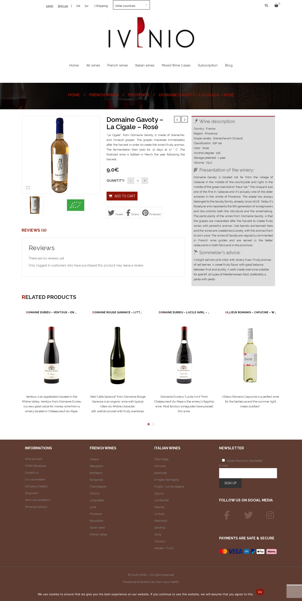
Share (134, 214)
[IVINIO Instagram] (270, 515)
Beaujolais (96, 466)
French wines (104, 95)
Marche (159, 507)
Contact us (32, 472)
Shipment (31, 493)
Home (74, 95)
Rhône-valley (98, 534)
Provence (138, 95)
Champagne (98, 486)
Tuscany (159, 541)
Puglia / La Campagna (169, 486)
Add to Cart (125, 196)
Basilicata (160, 472)
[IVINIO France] (248, 515)
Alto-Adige (161, 459)
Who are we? (33, 459)
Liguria (158, 493)
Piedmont (160, 520)
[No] (296, 593)
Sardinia (159, 527)
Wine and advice (36, 506)
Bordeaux (96, 472)
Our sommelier (35, 479)
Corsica (94, 493)
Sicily (157, 534)
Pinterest (155, 214)
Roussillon (96, 520)
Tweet (119, 214)
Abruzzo (160, 466)
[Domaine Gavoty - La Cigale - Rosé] (35, 205)
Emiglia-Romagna (166, 479)
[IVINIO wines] (227, 515)
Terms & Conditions (37, 500)
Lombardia (161, 500)
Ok (260, 592)
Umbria (159, 514)
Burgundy (96, 479)
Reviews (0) (34, 230)
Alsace (94, 459)
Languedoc (97, 500)
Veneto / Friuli (163, 548)
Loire (93, 507)
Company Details (36, 486)
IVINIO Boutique (35, 465)
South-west (97, 527)
